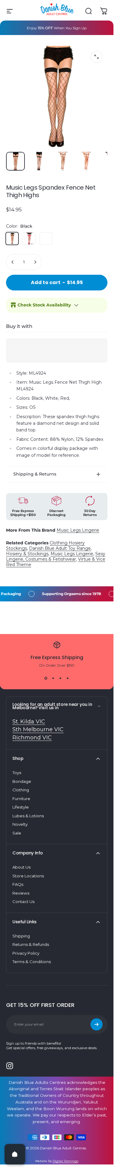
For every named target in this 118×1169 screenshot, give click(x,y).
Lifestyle (20, 807)
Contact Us (23, 901)
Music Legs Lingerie (78, 530)
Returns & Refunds (30, 944)
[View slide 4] (67, 678)
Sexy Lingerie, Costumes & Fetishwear (55, 556)
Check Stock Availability (44, 305)
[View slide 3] (60, 678)
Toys (16, 772)
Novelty (20, 824)
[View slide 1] (46, 678)
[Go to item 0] (15, 161)
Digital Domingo (65, 1161)
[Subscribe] (96, 1024)
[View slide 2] (53, 678)
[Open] (15, 1154)
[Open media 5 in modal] (96, 57)
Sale (16, 833)
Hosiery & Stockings (27, 553)
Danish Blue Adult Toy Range (60, 548)
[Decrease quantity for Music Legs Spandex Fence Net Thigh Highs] (12, 262)
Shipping (21, 936)
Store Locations (28, 875)
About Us (21, 867)
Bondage (21, 781)
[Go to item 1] (39, 161)
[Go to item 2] (62, 161)
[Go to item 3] (86, 161)
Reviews (20, 893)
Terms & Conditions (31, 961)
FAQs (17, 884)
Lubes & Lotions (28, 815)
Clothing (20, 789)
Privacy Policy (25, 953)
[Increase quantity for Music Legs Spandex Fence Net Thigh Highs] (35, 262)
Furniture (21, 798)
